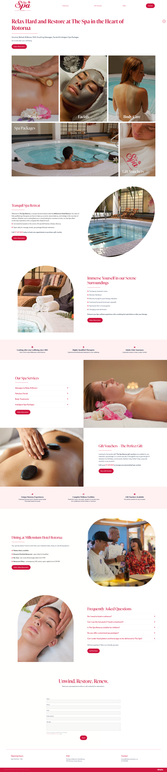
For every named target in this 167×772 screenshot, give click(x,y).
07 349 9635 (124, 761)
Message (49, 721)
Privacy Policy (49, 733)
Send (83, 738)
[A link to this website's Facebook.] (164, 21)
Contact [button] (150, 6)
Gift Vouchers (98, 6)
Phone (48, 704)
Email (48, 710)
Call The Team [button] (93, 651)
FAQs (124, 6)
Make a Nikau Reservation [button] (21, 567)
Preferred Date (50, 716)
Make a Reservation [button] (19, 46)
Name (48, 698)
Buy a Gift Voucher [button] (106, 471)
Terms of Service (57, 733)
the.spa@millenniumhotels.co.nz (129, 759)
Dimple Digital (12, 769)
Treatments (65, 6)
